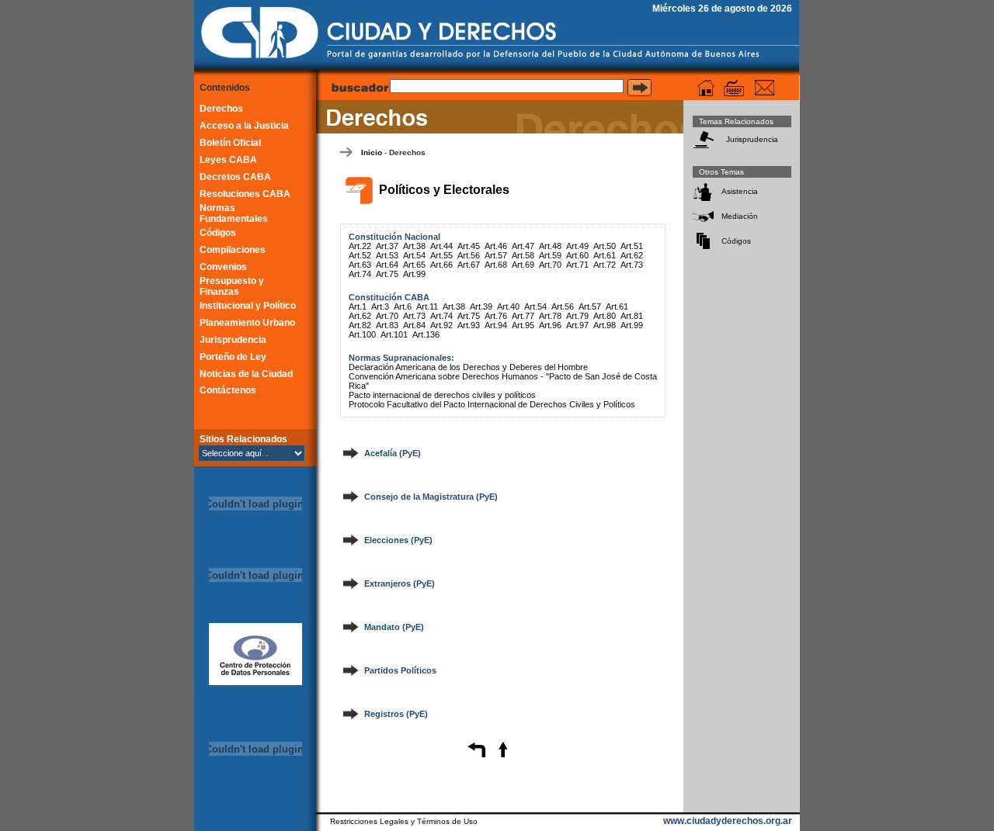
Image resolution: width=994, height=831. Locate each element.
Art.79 (577, 315)
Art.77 (523, 315)
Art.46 (496, 246)
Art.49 (577, 246)
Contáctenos (228, 390)
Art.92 (441, 325)
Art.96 (550, 325)
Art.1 (358, 306)
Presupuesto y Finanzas (232, 286)
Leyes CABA (228, 159)
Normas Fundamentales (234, 213)
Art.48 (550, 246)
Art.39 (481, 306)
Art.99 (414, 274)
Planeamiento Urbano (247, 322)
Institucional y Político (248, 305)
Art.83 (387, 325)
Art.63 (360, 264)
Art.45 (468, 246)
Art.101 (394, 334)
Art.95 (523, 325)
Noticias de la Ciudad (246, 374)
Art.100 (362, 334)
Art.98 (604, 325)
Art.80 (604, 315)
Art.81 (631, 315)
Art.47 (523, 246)
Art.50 (604, 246)
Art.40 (508, 306)
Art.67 (468, 264)
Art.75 (387, 274)
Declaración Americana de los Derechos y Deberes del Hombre (468, 367)
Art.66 (441, 264)
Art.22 (360, 246)
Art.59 (550, 255)
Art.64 (387, 264)
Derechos (221, 108)
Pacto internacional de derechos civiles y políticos (442, 395)
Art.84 (414, 325)
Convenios (223, 266)
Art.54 (414, 255)
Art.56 (468, 255)
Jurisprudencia (233, 339)
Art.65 (414, 264)
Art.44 (441, 246)
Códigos (218, 232)
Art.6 (403, 306)
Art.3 (380, 306)
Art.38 (414, 246)
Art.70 (550, 264)
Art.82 (360, 325)
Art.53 (387, 255)
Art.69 (523, 264)
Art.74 (360, 274)
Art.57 (496, 255)
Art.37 (387, 246)
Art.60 (577, 255)
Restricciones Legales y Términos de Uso (404, 821)
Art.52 (360, 255)
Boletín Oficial (230, 142)
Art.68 (496, 264)
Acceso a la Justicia (244, 125)
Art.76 (496, 315)
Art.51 (631, 246)
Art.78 (550, 315)
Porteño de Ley (233, 356)
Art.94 (496, 325)
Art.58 (523, 255)
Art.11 (427, 306)
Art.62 (631, 255)
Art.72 (604, 264)
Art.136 (426, 334)
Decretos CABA (235, 176)
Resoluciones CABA (245, 194)
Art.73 (631, 264)
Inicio (371, 152)
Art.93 (468, 325)
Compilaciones (233, 249)
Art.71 (577, 264)
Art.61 (604, 255)
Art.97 (577, 325)
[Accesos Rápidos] (734, 88)
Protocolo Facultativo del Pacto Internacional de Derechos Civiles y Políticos (492, 404)
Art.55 (441, 255)
